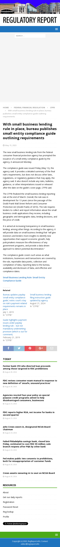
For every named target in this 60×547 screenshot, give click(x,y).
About (6, 492)
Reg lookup (8, 511)
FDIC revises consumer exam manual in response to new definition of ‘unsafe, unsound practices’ (30, 382)
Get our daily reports (12, 497)
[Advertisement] (30, 71)
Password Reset (10, 507)
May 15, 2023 (10, 145)
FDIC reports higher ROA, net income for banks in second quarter (28, 413)
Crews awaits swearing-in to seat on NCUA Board (29, 473)
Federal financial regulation (29, 107)
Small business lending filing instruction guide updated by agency (40, 297)
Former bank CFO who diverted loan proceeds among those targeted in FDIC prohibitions (27, 367)
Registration (8, 502)
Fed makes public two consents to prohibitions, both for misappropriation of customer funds (28, 459)
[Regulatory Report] (30, 12)
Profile (6, 516)
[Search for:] (30, 35)
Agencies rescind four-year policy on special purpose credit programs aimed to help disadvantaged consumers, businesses (26, 398)
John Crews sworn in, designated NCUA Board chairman (26, 428)
